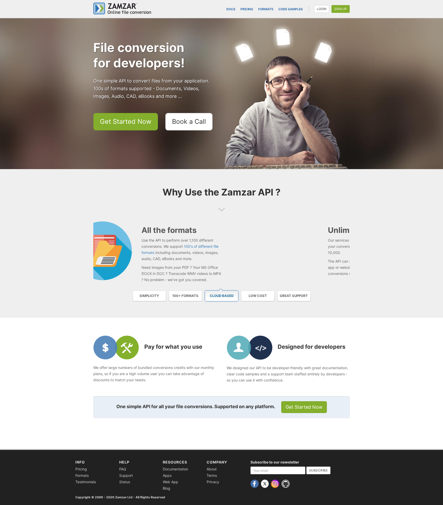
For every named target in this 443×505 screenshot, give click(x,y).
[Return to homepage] (124, 8)
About (212, 469)
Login (321, 9)
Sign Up (340, 9)
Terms (212, 475)
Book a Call (189, 121)
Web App (170, 482)
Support (126, 475)
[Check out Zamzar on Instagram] (275, 483)
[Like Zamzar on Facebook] (255, 483)
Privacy (213, 482)
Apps (167, 475)
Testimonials (85, 482)
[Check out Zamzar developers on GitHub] (286, 483)
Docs (230, 9)
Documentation (175, 469)
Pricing (246, 9)
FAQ (122, 469)
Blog (166, 488)
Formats (265, 9)
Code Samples (290, 9)
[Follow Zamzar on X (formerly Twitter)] (265, 483)
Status (124, 482)
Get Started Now (125, 121)
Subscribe (318, 470)
